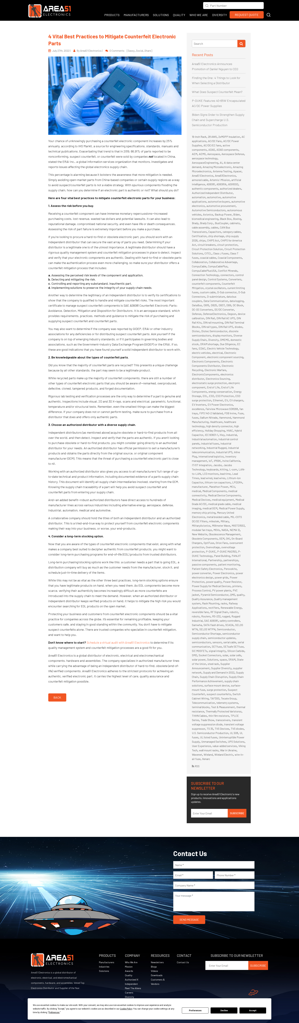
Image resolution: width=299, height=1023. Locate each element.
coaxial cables (208, 257)
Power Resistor (232, 581)
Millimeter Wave (221, 525)
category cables (232, 231)
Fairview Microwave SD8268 (222, 408)
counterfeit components (206, 283)
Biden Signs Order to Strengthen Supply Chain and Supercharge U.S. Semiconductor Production (218, 120)
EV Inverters (199, 404)
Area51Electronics (225, 175)
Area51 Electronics (202, 175)
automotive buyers (219, 201)
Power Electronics (223, 573)
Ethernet (218, 400)
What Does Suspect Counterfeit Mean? (217, 92)
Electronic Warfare (215, 370)
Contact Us (183, 962)
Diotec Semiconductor (214, 331)
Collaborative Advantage (223, 262)
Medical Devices (201, 499)
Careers (129, 992)
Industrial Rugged (216, 447)
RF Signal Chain (219, 612)
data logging (237, 300)
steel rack (213, 663)
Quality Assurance (202, 599)
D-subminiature (216, 296)
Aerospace (213, 154)
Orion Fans (222, 542)
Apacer (237, 171)
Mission (129, 966)
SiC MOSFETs (199, 650)
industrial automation (204, 439)
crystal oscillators (215, 287)
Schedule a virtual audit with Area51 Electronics (118, 642)
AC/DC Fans (215, 141)
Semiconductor (226, 629)
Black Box (226, 218)
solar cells (235, 655)
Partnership (215, 560)
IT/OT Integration (202, 465)
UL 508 (234, 733)
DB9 (228, 305)
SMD (194, 655)
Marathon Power (218, 486)
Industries (104, 966)
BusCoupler (221, 223)
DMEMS (224, 339)
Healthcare (216, 421)
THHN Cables (199, 715)
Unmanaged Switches (213, 741)
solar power (199, 659)
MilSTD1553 (238, 525)
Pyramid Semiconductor (215, 594)
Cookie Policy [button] (126, 1009)
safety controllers (230, 620)
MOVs (217, 529)
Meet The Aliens (133, 988)
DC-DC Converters (202, 309)
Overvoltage (213, 547)
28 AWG (212, 136)
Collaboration (199, 262)
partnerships (230, 560)
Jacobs (217, 465)
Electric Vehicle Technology (222, 348)
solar (225, 655)
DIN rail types (209, 326)
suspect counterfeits (219, 694)
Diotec (196, 331)
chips (202, 240)
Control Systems (217, 279)
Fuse (240, 413)
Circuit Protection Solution (207, 249)
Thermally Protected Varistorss (224, 711)
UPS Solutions (236, 741)
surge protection (216, 689)
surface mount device (216, 685)
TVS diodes (237, 728)
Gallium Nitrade (209, 417)
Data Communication (215, 300)
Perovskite (230, 568)
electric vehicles (201, 352)
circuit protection (227, 244)
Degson (231, 313)
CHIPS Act (213, 240)
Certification (199, 236)
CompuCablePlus (218, 266)
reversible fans (200, 612)
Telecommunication (203, 702)
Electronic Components (205, 361)
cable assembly (200, 227)
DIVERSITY (219, 15)
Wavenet (197, 754)
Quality (128, 975)
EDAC (202, 348)
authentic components (205, 188)
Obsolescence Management (224, 534)
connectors (227, 275)
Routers (206, 616)
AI (221, 162)
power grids (221, 577)
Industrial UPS (224, 452)
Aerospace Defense (232, 154)
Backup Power (223, 214)
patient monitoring (229, 564)
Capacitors (214, 231)
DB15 (206, 305)
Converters (235, 279)
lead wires (219, 478)
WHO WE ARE (198, 15)
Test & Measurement (223, 707)
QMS (232, 594)
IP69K (217, 460)
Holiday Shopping (215, 430)
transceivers (223, 720)
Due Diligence (227, 344)
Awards (129, 970)
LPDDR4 (237, 482)
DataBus (197, 305)
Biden (236, 214)
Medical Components (214, 491)
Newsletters (157, 962)
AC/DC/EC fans (212, 145)
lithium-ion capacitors (218, 482)
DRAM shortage (209, 344)
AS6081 (211, 184)
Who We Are (131, 962)
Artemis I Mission (220, 179)
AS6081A (221, 184)
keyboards (213, 469)
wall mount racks (209, 750)
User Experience (201, 746)
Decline (224, 1010)
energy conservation (220, 391)
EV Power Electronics (220, 404)
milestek (214, 521)
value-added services (224, 746)
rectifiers (213, 607)
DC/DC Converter (224, 309)
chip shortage (216, 236)
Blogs (154, 966)
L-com (233, 469)
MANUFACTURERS (136, 15)
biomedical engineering (205, 218)
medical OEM (210, 508)
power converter (201, 573)
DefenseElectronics (214, 313)
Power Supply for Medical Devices (211, 586)
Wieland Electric (223, 754)
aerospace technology (205, 158)
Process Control (201, 590)
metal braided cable (218, 516)
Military (225, 521)
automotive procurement (221, 205)
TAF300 (214, 698)
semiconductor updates (221, 637)
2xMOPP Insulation (229, 136)
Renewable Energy (231, 607)
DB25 (214, 305)
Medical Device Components (224, 495)
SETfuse (217, 646)
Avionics (208, 214)
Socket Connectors (210, 655)
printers (236, 586)
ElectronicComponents (205, 374)
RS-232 (216, 616)
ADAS (211, 149)
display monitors (222, 335)
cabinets (235, 223)
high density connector (219, 426)
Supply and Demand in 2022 (218, 672)
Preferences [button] (54, 1012)
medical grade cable (219, 504)
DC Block (238, 305)
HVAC (229, 430)
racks (224, 603)
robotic (234, 612)
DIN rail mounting (213, 322)
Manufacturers (106, 962)
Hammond (225, 417)
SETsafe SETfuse (233, 646)
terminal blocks (201, 707)
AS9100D (233, 184)
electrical (217, 352)
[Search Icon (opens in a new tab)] (207, 5)
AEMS (202, 154)
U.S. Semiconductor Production (210, 733)
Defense (196, 313)
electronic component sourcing (225, 357)
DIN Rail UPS (225, 326)
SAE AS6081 (211, 620)
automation (199, 197)
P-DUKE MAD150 (227, 551)
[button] (268, 14)
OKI (228, 538)
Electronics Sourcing (218, 378)
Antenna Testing (222, 171)
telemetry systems (227, 702)
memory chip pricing (203, 512)
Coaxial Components (230, 257)
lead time (225, 473)
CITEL (208, 253)
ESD (211, 396)
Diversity (213, 339)
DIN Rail (210, 318)
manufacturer (200, 486)
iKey (222, 434)
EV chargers (236, 400)
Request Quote (247, 15)
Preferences (195, 1010)
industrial (231, 434)
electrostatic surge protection (209, 383)
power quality (214, 581)
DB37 (222, 305)
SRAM (231, 659)
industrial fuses (210, 443)
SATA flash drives (213, 625)
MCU (232, 486)
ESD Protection (225, 396)
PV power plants (221, 590)
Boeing (237, 218)
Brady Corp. (206, 223)
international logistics (211, 456)
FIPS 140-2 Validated (211, 413)
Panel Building (222, 555)
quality (240, 594)
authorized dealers (230, 188)
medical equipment (223, 499)
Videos (154, 970)
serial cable (229, 642)
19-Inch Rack (199, 136)
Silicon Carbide (235, 650)
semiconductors (201, 642)
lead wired (206, 478)
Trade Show (207, 720)
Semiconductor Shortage (206, 633)
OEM (221, 538)
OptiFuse (209, 542)
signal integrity (217, 650)
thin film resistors (219, 715)
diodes (238, 326)
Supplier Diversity (221, 668)
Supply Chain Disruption (213, 676)
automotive (214, 197)
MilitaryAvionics (201, 525)
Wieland (208, 754)
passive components (204, 564)
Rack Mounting (210, 603)
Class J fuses (221, 253)
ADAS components (227, 149)
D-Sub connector (227, 292)
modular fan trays (202, 529)
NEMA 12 (235, 529)
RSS (197, 766)
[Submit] (241, 43)
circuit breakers (207, 244)
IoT (210, 460)
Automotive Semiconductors (209, 210)
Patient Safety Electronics (207, 568)
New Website (199, 534)
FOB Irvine (230, 413)
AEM (194, 154)
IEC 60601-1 (211, 434)
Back (57, 697)
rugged (226, 616)
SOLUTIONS (161, 15)
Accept (252, 1010)
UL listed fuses (208, 737)
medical (196, 491)
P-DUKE (211, 551)
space (223, 659)
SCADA (229, 625)
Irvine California (231, 460)
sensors (217, 642)
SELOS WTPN (207, 629)
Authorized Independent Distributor (212, 192)
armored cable (200, 179)
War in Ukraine (228, 750)
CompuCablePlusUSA (204, 270)
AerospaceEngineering (205, 162)
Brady (195, 223)
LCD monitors (210, 473)
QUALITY (179, 15)
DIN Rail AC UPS (225, 318)
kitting (224, 469)
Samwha (197, 625)
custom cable (208, 292)
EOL (205, 396)
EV (226, 400)
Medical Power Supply (231, 508)
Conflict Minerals (227, 270)
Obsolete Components (205, 538)
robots (196, 616)
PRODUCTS (112, 15)
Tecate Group (228, 698)
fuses (195, 417)
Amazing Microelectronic (217, 167)
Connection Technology (205, 275)
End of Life (213, 387)
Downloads (156, 975)
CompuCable (199, 266)
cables (214, 227)
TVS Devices (222, 728)
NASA (224, 529)
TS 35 (210, 728)
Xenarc (206, 758)
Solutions (212, 659)
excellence (198, 408)
